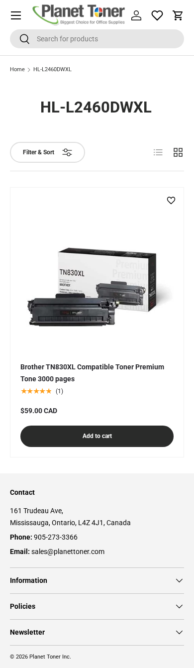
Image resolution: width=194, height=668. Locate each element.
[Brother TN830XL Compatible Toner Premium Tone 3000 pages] (97, 274)
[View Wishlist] (157, 15)
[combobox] (97, 38)
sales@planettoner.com (67, 552)
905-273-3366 (56, 537)
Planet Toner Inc (49, 657)
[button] (178, 15)
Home (17, 70)
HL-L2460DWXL (52, 70)
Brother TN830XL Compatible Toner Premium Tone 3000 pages (92, 373)
